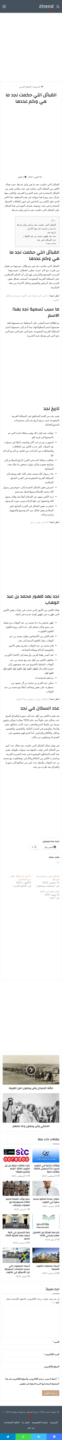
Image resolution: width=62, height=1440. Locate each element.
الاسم (56, 1342)
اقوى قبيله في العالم (49, 891)
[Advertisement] (31, 140)
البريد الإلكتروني (51, 1354)
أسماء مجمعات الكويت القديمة (47, 1267)
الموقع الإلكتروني (51, 1366)
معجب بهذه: (51, 243)
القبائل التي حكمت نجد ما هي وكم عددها (36, 224)
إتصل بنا (25, 1422)
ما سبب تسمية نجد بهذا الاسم (41, 228)
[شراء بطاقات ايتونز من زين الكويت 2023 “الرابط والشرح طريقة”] (16, 1154)
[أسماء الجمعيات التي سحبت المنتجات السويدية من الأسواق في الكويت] (16, 1255)
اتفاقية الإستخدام (12, 1422)
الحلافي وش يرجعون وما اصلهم (32, 699)
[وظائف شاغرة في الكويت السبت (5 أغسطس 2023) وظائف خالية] (46, 1154)
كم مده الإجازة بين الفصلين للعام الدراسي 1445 (46, 1234)
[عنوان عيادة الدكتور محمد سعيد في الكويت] (46, 1188)
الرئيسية (54, 1422)
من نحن (31, 1427)
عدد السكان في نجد (46, 240)
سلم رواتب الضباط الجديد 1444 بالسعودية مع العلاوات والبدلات (18, 1202)
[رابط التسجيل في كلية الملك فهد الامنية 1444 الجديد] (16, 1221)
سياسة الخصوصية (40, 1422)
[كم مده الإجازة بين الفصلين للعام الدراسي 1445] (46, 1221)
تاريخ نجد (51, 232)
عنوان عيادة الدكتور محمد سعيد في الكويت (46, 1200)
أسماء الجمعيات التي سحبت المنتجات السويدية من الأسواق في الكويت (17, 1269)
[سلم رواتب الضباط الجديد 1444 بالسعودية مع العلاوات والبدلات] (16, 1188)
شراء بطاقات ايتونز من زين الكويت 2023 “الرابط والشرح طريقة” (17, 1168)
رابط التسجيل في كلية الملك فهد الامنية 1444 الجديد (17, 1235)
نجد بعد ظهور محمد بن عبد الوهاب (39, 236)
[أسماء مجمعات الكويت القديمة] (46, 1255)
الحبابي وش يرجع (39, 522)
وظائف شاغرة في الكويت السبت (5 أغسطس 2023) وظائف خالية (46, 1168)
